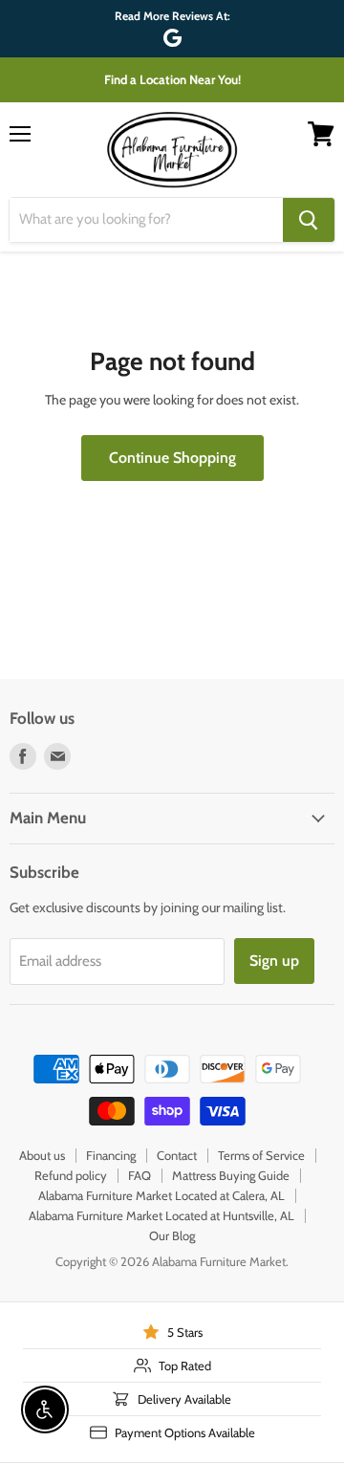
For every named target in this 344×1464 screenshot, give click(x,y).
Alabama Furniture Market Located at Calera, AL (161, 1195)
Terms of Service (261, 1155)
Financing (111, 1155)
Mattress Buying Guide (231, 1175)
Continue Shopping (172, 457)
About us (42, 1155)
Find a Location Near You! (172, 79)
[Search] (308, 220)
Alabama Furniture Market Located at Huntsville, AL (161, 1215)
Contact (177, 1155)
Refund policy (70, 1175)
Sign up (274, 960)
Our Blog (172, 1235)
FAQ (139, 1175)
